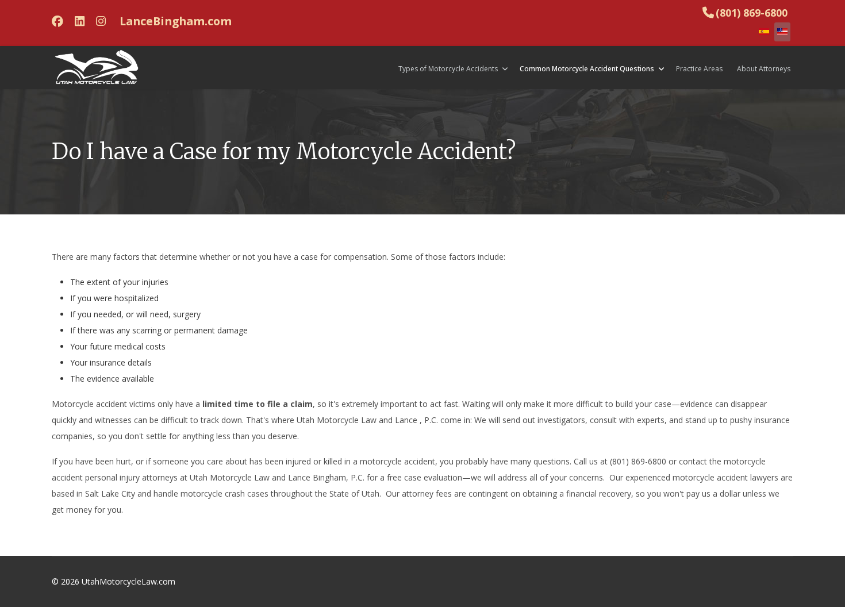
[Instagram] (101, 21)
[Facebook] (57, 21)
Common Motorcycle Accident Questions (587, 69)
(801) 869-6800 (752, 13)
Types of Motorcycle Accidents (448, 69)
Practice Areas (699, 69)
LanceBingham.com (176, 21)
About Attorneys (763, 69)
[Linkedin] (79, 21)
